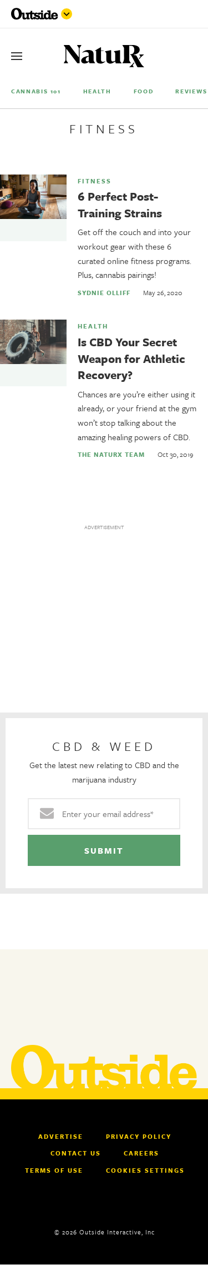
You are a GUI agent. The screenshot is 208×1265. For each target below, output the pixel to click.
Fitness (94, 181)
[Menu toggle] (66, 13)
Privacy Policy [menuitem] (138, 1136)
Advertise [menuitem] (60, 1136)
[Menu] (16, 56)
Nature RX (104, 56)
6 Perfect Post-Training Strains (120, 204)
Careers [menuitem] (141, 1153)
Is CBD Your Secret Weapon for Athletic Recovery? (131, 358)
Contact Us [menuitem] (75, 1153)
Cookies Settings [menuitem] (145, 1170)
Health (93, 326)
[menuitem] (36, 91)
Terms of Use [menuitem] (54, 1170)
